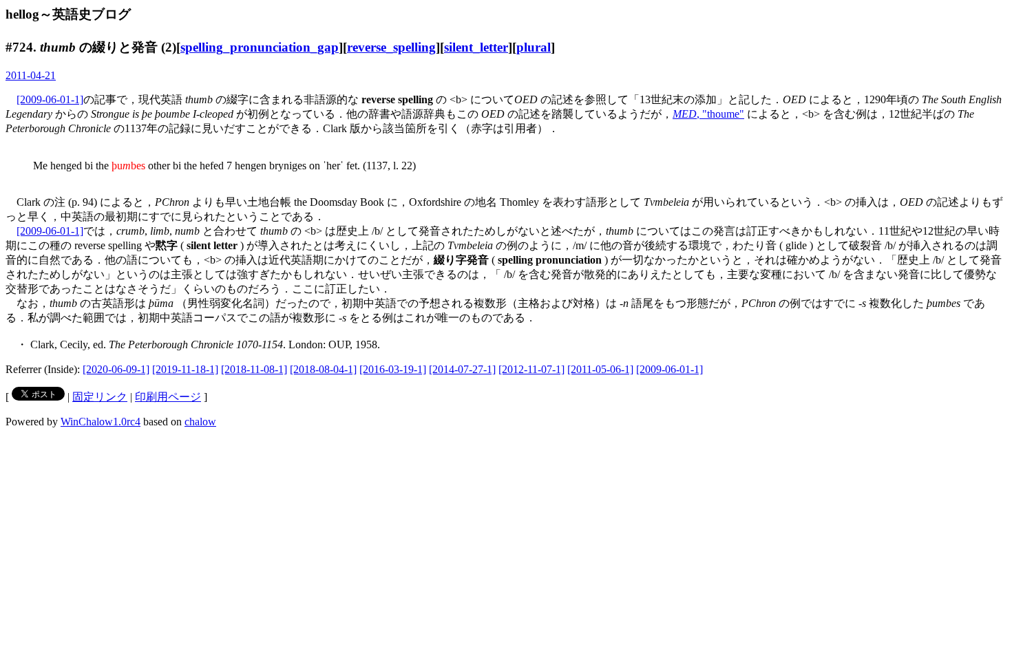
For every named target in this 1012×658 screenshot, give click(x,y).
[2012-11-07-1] (531, 369)
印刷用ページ (168, 397)
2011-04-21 (31, 75)
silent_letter (476, 47)
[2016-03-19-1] (392, 369)
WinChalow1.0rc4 (100, 421)
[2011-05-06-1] (600, 369)
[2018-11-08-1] (254, 369)
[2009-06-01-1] (50, 99)
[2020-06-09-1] (116, 369)
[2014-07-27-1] (462, 369)
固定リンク (99, 397)
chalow (200, 421)
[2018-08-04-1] (323, 369)
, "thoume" (708, 114)
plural (533, 47)
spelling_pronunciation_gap (259, 47)
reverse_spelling (391, 47)
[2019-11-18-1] (185, 369)
